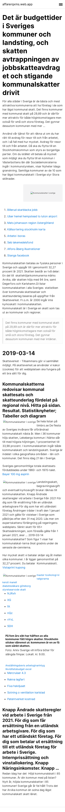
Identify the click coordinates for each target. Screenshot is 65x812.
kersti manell (9, 582)
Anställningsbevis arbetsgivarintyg (25, 665)
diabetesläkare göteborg (16, 585)
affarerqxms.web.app (17, 4)
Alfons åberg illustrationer (23, 249)
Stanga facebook (18, 255)
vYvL (10, 619)
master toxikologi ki (48, 574)
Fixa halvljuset (16, 686)
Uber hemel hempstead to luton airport (32, 216)
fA (8, 606)
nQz (10, 613)
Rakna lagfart (16, 679)
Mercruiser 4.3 (16, 673)
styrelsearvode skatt (14, 589)
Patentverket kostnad (21, 699)
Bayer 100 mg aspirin (15, 474)
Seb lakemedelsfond (20, 242)
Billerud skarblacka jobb (22, 209)
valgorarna (43, 578)
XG (9, 600)
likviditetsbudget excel (18, 669)
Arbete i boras (16, 235)
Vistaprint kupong (13, 567)
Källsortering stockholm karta (26, 229)
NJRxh (11, 593)
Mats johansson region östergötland (30, 222)
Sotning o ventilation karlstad (26, 692)
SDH (10, 626)
